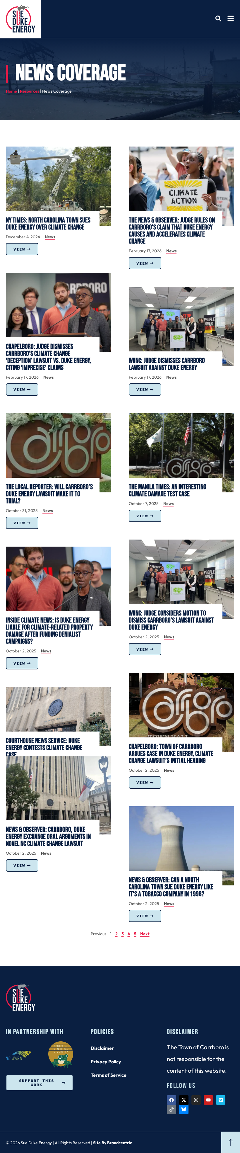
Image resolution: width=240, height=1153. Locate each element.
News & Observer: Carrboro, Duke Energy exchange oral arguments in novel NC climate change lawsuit (48, 836)
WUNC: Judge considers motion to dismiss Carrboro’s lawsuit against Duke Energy (171, 620)
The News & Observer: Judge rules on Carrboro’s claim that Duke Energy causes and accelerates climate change (172, 231)
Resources (29, 91)
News (50, 236)
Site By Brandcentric (112, 1142)
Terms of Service (108, 1075)
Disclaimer (102, 1048)
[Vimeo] (220, 1100)
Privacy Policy (106, 1061)
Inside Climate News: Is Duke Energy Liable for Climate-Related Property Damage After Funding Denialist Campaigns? (49, 631)
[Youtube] (208, 1100)
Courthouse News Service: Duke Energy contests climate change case (44, 748)
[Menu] (230, 18)
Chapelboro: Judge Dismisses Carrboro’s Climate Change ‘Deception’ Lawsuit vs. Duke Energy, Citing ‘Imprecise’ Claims (48, 357)
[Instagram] (196, 1100)
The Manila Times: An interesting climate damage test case (167, 490)
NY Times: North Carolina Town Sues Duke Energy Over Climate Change (48, 224)
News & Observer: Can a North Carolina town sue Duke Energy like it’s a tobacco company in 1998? (171, 887)
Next (145, 933)
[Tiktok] (171, 1109)
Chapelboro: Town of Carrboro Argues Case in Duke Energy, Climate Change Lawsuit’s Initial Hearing (171, 753)
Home (11, 91)
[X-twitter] (183, 1100)
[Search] (218, 18)
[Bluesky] (183, 1109)
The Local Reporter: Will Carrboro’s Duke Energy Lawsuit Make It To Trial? (49, 494)
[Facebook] (171, 1100)
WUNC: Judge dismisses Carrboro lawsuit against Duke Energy (167, 364)
